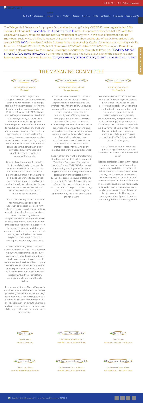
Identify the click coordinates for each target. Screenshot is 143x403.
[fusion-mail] (31, 323)
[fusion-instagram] (71, 208)
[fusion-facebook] (18, 323)
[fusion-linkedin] (22, 323)
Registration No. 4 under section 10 (53, 31)
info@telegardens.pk (130, 3)
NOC (24, 42)
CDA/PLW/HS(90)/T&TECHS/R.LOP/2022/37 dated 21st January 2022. (95, 57)
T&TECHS (63, 398)
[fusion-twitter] (27, 323)
